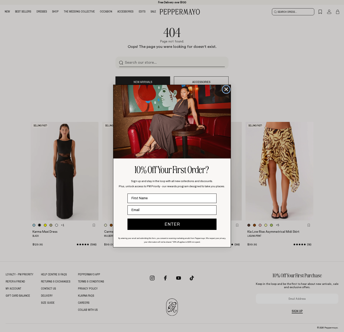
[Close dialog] (226, 89)
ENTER (172, 224)
